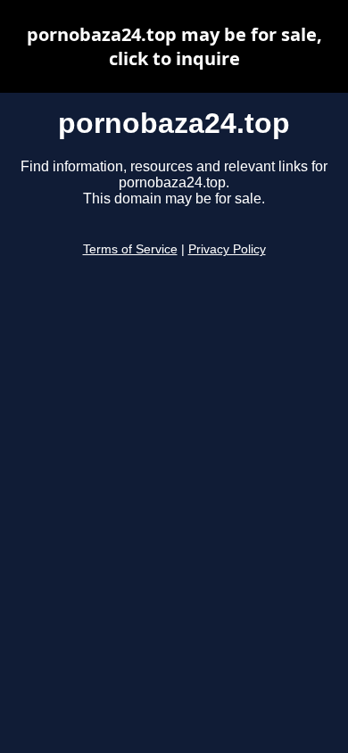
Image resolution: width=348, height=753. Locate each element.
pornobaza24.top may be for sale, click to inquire (174, 46)
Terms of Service (130, 249)
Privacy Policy (227, 249)
